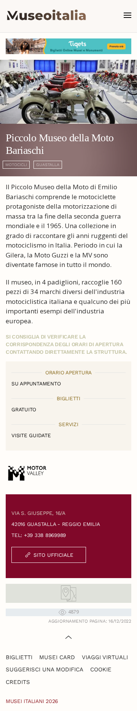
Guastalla (47, 164)
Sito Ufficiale (53, 555)
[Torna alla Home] (46, 15)
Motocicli (16, 164)
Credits (18, 682)
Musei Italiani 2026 (32, 701)
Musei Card (57, 657)
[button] (127, 15)
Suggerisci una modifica (44, 669)
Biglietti (19, 657)
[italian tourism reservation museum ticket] (68, 46)
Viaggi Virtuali (105, 657)
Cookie (101, 669)
